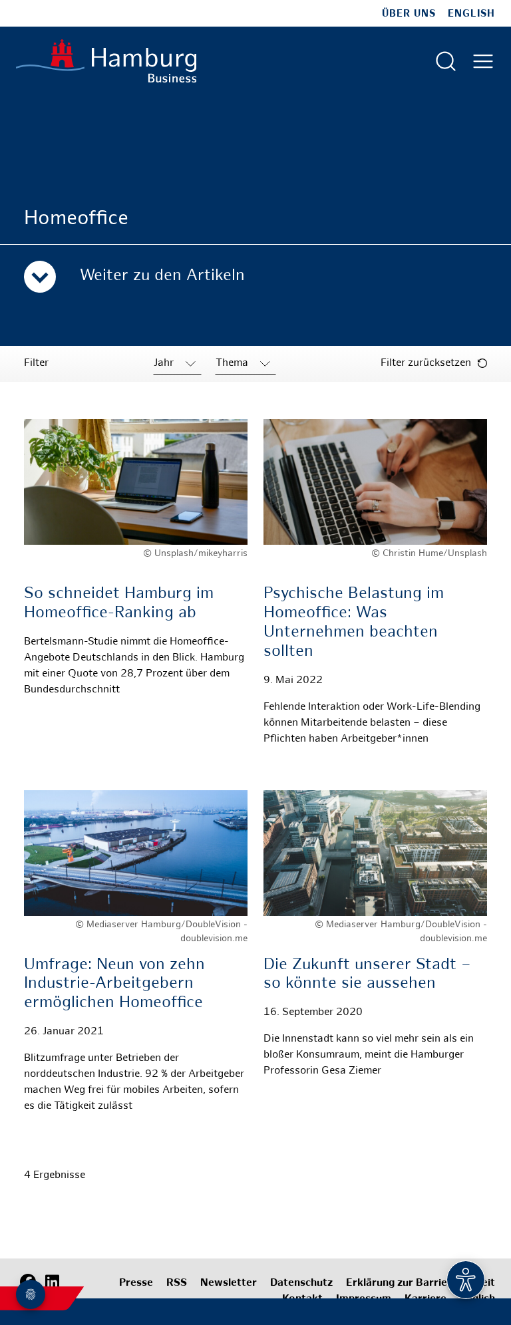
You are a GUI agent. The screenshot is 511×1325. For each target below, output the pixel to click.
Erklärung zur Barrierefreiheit (420, 1283)
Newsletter (228, 1283)
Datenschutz (301, 1283)
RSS (176, 1283)
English (471, 14)
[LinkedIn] (52, 1282)
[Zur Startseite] (106, 60)
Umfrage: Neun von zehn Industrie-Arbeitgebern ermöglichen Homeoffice (114, 985)
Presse (136, 1283)
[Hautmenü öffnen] (483, 61)
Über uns (409, 14)
